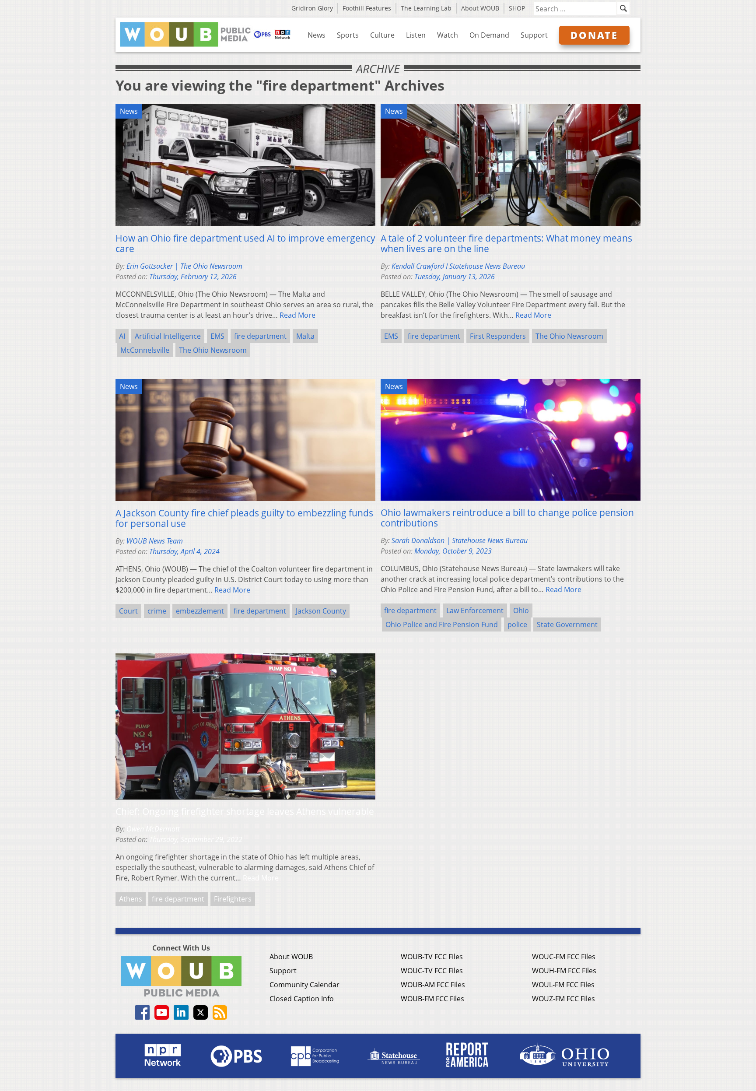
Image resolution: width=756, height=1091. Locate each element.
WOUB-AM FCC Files (433, 984)
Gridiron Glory (312, 8)
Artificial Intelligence (168, 336)
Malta (305, 336)
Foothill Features (367, 8)
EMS (217, 336)
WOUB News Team (154, 541)
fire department (260, 336)
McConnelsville (144, 350)
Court (128, 611)
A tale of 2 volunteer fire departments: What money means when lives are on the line (506, 243)
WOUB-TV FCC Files (432, 956)
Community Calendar (305, 984)
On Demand (489, 35)
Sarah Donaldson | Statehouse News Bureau (460, 540)
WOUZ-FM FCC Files (563, 998)
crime (156, 611)
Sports (348, 35)
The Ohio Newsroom (213, 350)
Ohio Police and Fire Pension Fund (441, 624)
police (517, 624)
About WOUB (480, 8)
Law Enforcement (475, 610)
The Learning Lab (426, 8)
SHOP (517, 8)
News (317, 35)
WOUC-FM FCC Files (563, 956)
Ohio (521, 610)
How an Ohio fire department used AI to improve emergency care (245, 243)
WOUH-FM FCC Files (564, 970)
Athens (130, 899)
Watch (447, 35)
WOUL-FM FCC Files (563, 984)
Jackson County (321, 611)
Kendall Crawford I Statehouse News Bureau (458, 266)
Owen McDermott (153, 829)
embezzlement (200, 611)
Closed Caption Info (302, 998)
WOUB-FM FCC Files (432, 998)
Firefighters (233, 899)
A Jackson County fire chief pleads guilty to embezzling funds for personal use (244, 518)
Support (534, 35)
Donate (594, 35)
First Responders (498, 336)
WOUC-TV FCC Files (432, 970)
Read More (297, 315)
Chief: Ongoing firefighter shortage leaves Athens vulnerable (245, 811)
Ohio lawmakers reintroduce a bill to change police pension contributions (507, 517)
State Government (567, 624)
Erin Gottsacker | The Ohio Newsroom (184, 266)
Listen (416, 35)
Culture (382, 35)
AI (122, 336)
